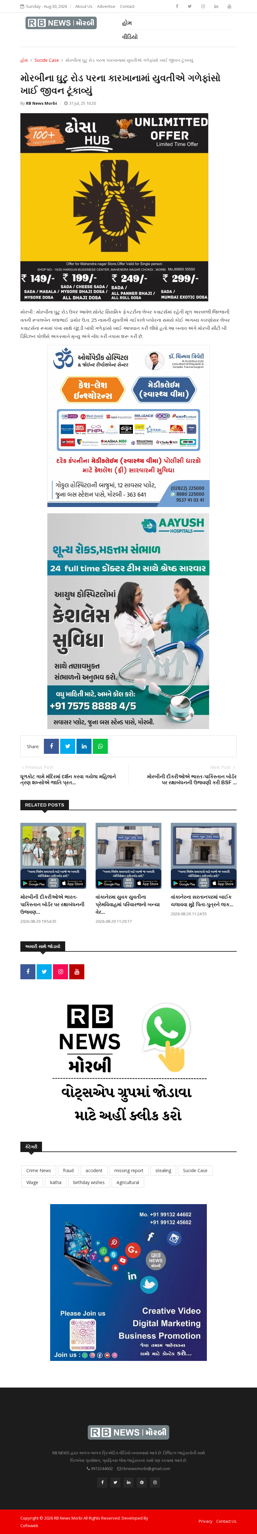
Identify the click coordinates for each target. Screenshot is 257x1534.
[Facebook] (177, 6)
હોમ (127, 22)
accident (94, 1170)
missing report (129, 1170)
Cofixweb (29, 1525)
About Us (83, 6)
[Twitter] (190, 6)
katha (55, 1182)
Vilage (32, 1182)
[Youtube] (76, 972)
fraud (68, 1170)
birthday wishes (89, 1182)
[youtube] (229, 6)
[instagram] (203, 6)
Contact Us (226, 1521)
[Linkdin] (217, 6)
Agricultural (128, 1182)
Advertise (106, 6)
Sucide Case (46, 60)
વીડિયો (130, 36)
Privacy (205, 1521)
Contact (127, 6)
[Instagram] (60, 972)
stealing (163, 1170)
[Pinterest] (142, 1483)
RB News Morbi (41, 103)
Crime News (38, 1170)
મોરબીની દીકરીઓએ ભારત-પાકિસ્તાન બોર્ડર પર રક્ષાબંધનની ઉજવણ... (52, 904)
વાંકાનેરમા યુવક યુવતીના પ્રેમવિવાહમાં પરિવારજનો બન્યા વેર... (128, 904)
